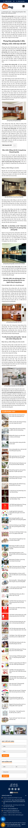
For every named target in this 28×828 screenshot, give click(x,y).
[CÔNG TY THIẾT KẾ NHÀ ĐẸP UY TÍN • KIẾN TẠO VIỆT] (7, 6)
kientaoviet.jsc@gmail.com (12, 810)
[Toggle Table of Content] (13, 145)
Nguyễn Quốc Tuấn (15, 824)
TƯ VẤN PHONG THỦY (6, 11)
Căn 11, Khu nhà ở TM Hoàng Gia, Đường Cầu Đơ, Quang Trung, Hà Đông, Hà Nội (14, 801)
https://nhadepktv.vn (13, 808)
